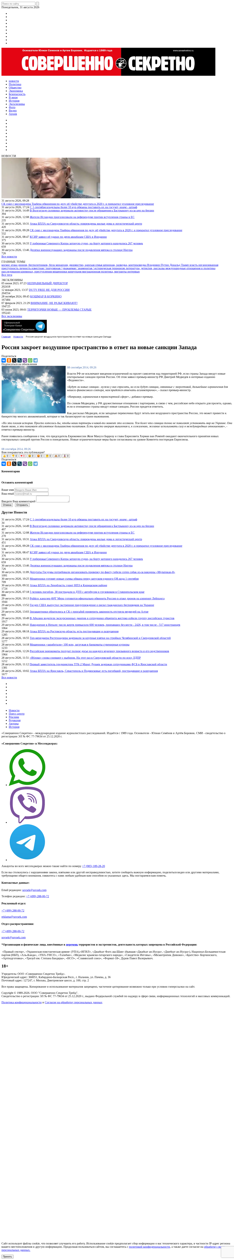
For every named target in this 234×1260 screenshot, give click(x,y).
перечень (72, 944)
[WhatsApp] (30, 360)
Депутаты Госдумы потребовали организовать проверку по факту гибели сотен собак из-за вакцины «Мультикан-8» (102, 572)
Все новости (9, 256)
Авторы (14, 723)
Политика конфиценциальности (21, 1002)
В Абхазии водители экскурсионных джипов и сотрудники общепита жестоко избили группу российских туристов (102, 618)
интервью (133, 271)
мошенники (60, 271)
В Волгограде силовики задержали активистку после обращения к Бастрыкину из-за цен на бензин (92, 210)
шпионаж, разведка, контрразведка (125, 265)
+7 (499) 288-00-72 (37, 896)
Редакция (14, 720)
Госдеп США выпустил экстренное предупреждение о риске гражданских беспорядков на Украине (92, 605)
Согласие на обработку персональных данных (73, 1002)
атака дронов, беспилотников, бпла (33, 265)
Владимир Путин (158, 265)
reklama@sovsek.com (14, 916)
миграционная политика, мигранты (104, 271)
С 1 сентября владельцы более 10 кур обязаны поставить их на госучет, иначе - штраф (83, 207)
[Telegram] (35, 360)
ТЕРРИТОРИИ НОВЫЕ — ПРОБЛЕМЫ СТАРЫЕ (59, 309)
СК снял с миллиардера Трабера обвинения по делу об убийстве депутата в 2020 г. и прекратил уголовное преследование (77, 203)
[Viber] (25, 360)
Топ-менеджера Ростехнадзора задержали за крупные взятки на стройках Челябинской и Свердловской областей (100, 638)
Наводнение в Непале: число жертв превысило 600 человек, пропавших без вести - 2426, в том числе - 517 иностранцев (105, 624)
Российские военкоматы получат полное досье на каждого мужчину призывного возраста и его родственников (99, 651)
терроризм (119, 268)
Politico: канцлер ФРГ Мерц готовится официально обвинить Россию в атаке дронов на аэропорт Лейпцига (97, 598)
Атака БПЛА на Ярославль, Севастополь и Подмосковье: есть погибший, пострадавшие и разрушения (94, 670)
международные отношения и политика (190, 268)
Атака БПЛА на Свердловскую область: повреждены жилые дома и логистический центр (86, 223)
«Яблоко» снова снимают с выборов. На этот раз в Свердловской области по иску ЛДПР (85, 657)
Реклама (14, 717)
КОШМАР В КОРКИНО (46, 296)
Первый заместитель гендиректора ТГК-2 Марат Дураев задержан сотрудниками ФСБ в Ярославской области (98, 664)
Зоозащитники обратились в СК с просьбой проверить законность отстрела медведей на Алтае (89, 611)
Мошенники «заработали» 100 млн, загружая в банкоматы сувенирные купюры (79, 644)
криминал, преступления (36, 271)
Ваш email (7, 493)
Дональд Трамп (180, 265)
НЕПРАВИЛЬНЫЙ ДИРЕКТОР (47, 283)
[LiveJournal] (19, 360)
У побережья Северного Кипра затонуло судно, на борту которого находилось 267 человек (86, 243)
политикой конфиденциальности (149, 1246)
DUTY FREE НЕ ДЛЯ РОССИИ (49, 289)
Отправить (22, 505)
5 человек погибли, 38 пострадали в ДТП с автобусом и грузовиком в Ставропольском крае (87, 591)
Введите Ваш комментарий (18, 501)
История (14, 726)
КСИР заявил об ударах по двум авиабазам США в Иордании (68, 236)
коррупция (75, 271)
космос (6, 265)
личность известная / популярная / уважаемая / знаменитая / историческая (65, 268)
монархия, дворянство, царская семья (79, 265)
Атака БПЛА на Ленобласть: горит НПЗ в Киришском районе (68, 585)
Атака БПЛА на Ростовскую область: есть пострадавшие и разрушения (74, 631)
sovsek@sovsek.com (34, 890)
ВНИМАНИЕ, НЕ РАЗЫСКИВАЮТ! (54, 303)
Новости (14, 710)
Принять (7, 1256)
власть (194, 265)
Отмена (7, 505)
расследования (10, 271)
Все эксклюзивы (11, 316)
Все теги (6, 274)
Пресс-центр (16, 713)
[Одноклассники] (9, 360)
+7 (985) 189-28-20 (93, 866)
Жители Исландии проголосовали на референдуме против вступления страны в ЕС (82, 217)
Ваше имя (7, 489)
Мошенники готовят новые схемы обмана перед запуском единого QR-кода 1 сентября (84, 578)
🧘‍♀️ (65, 456)
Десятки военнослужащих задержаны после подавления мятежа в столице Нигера (81, 250)
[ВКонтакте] (3, 360)
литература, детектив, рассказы (145, 268)
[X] (14, 360)
